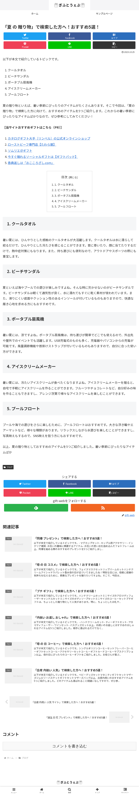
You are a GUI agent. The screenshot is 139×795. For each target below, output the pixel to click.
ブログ (9, 467)
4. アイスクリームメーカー (71, 201)
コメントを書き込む (69, 746)
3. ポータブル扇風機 (67, 195)
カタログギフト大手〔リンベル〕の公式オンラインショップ (49, 138)
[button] (114, 45)
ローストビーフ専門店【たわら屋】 (32, 144)
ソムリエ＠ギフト (20, 150)
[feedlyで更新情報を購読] (36, 508)
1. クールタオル (64, 184)
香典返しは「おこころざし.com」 (31, 162)
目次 (64, 177)
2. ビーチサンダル (65, 190)
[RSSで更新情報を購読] (103, 508)
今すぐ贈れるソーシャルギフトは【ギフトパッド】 (43, 156)
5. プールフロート (65, 206)
